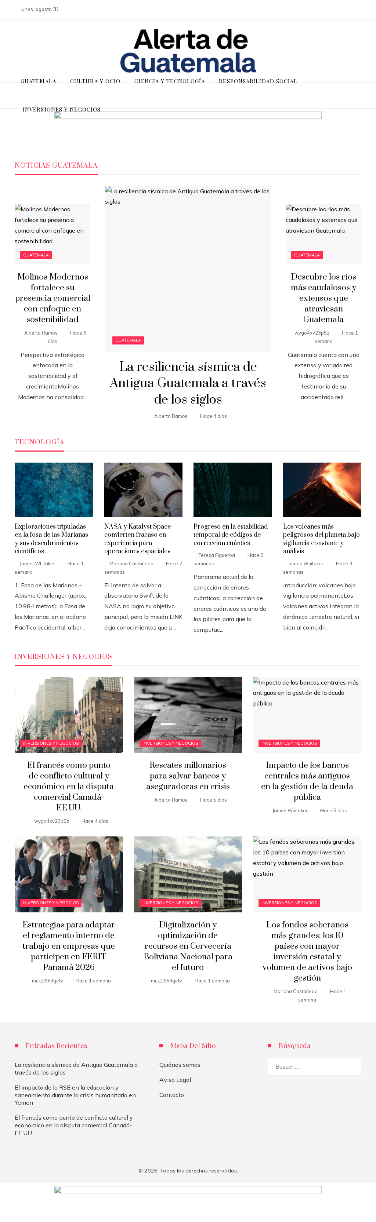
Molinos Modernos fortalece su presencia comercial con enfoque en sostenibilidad (52, 298)
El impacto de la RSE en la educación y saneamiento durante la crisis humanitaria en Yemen (75, 1095)
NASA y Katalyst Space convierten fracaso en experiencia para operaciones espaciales (137, 539)
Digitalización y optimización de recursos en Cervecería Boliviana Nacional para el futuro (188, 946)
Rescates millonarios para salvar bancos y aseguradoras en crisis (188, 776)
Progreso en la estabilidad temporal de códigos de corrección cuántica (231, 535)
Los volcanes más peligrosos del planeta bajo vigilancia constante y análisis (321, 539)
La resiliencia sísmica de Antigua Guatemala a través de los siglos (188, 383)
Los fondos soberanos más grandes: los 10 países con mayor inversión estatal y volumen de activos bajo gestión (307, 952)
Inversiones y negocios (51, 743)
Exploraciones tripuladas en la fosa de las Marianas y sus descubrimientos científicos (51, 539)
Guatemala (128, 340)
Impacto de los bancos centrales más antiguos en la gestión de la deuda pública (307, 781)
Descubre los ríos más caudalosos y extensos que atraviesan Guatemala (323, 298)
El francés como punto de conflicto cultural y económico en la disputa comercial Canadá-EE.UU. (69, 786)
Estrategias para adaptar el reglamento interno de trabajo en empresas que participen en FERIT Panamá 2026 (68, 946)
